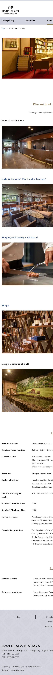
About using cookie (17, 670)
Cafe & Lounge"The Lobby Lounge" (24, 179)
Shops (5, 305)
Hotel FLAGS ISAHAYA (21, 646)
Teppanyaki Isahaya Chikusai (20, 237)
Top (18, 617)
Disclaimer (5, 670)
